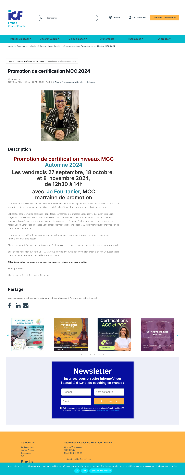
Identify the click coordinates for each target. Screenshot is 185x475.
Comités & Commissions (41, 46)
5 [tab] (99, 354)
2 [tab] (86, 354)
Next (177, 335)
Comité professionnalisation (66, 46)
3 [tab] (90, 354)
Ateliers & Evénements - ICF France (30, 61)
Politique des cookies (101, 470)
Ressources (134, 39)
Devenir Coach (48, 39)
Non (84, 470)
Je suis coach (77, 39)
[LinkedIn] (18, 305)
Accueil (11, 46)
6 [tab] (103, 354)
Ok (77, 470)
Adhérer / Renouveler (164, 17)
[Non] (181, 468)
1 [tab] (81, 354)
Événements (107, 39)
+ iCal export (90, 82)
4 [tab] (94, 354)
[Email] (25, 305)
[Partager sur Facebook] (9, 305)
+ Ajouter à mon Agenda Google (68, 82)
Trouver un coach (19, 39)
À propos (163, 39)
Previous (7, 335)
